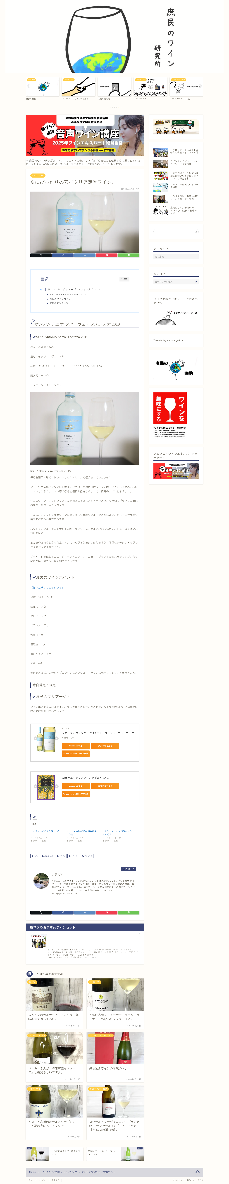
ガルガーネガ (48, 856)
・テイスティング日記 (50, 1172)
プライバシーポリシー (37, 1180)
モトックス (88, 856)
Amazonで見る (76, 745)
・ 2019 (74, 289)
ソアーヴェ (74, 856)
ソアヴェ (62, 856)
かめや (35, 856)
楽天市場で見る (105, 745)
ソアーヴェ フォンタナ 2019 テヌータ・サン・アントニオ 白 (98, 733)
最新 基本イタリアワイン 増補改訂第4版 (85, 777)
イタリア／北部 (38, 175)
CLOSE (124, 279)
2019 (68, 294)
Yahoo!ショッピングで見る (75, 753)
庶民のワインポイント (62, 299)
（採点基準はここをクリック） (48, 587)
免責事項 (55, 1180)
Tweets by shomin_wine (168, 340)
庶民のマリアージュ (60, 303)
